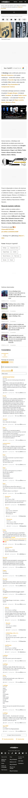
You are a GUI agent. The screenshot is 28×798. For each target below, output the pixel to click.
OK (14, 12)
